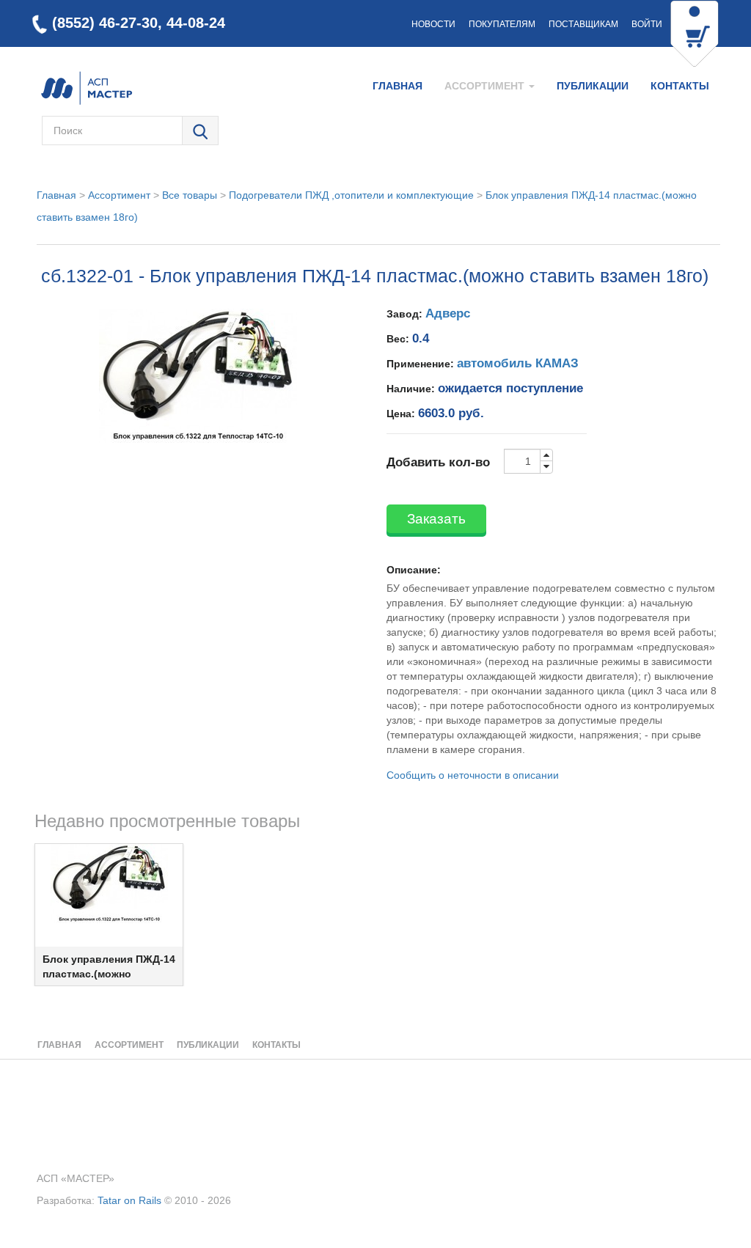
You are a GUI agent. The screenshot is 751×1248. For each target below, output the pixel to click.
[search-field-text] (112, 130)
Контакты (680, 86)
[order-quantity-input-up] (546, 455)
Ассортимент (119, 195)
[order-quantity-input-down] (546, 467)
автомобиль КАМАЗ (518, 363)
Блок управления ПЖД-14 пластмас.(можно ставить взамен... (109, 973)
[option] (108, 914)
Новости (433, 24)
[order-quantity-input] (522, 461)
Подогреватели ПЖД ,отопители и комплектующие (351, 195)
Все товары (189, 195)
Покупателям (502, 24)
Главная (397, 86)
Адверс (447, 313)
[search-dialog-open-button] (200, 131)
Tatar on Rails (129, 1200)
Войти (646, 24)
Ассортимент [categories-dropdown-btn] (485, 86)
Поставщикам (583, 24)
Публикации (593, 86)
